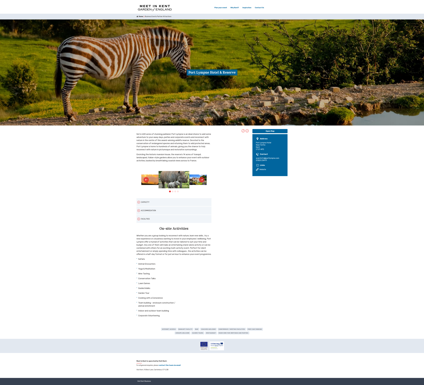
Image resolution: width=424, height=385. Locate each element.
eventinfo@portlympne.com (267, 158)
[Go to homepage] (154, 8)
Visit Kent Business (144, 381)
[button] (146, 179)
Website (262, 169)
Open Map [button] (270, 131)
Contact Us (259, 8)
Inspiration (246, 8)
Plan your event (220, 8)
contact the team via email (170, 365)
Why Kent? (235, 8)
